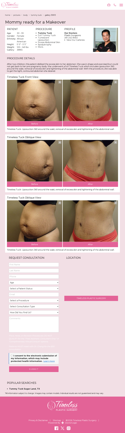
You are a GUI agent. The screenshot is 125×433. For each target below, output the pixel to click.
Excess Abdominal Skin (49, 42)
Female (20, 36)
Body (25, 15)
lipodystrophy (44, 44)
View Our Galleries (76, 40)
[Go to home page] (31, 5)
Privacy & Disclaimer (38, 420)
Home (7, 15)
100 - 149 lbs (22, 47)
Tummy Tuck (36, 15)
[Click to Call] (114, 4)
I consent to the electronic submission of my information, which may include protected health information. (34, 358)
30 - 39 (20, 33)
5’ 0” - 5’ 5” (21, 44)
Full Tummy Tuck (47, 35)
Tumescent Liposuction (43, 39)
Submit (34, 369)
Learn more (49, 361)
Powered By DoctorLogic (62, 423)
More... (41, 47)
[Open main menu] (122, 5)
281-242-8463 (71, 38)
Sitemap (57, 420)
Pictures (16, 15)
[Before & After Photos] (108, 4)
